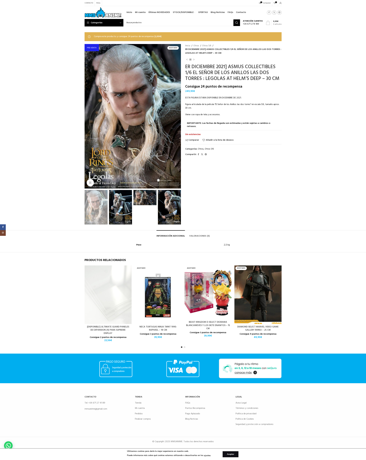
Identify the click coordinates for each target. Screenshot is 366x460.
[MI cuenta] (280, 3)
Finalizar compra (143, 419)
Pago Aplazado (192, 414)
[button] (88, 207)
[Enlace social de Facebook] (269, 12)
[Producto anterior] (187, 59)
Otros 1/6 (206, 46)
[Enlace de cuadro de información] (253, 23)
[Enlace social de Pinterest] (279, 12)
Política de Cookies (245, 419)
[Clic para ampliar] (90, 182)
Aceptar (230, 454)
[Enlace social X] (274, 12)
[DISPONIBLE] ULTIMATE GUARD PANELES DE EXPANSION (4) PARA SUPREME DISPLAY (108, 330)
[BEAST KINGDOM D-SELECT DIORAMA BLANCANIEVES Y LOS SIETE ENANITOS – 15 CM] (208, 292)
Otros (196, 46)
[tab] (170, 234)
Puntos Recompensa (195, 408)
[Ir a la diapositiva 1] (181, 347)
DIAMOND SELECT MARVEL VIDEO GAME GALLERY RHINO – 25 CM (258, 328)
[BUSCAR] (236, 22)
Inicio (187, 46)
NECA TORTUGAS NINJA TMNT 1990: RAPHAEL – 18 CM (158, 328)
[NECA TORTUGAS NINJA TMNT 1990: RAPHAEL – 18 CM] (158, 294)
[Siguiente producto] (194, 59)
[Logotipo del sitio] (103, 12)
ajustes (207, 455)
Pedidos (139, 414)
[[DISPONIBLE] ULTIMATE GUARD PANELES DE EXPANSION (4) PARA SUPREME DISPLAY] (108, 294)
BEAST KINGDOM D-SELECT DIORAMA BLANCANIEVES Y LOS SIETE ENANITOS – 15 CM (208, 325)
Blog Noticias (191, 419)
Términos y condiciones (247, 408)
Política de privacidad (246, 414)
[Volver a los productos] (190, 59)
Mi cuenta (140, 408)
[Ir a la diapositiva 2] (184, 347)
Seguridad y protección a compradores (254, 424)
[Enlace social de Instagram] (3, 233)
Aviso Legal (241, 403)
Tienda (138, 403)
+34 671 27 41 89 (96, 403)
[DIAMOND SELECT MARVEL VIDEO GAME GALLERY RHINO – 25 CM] (258, 294)
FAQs (187, 403)
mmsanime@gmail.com (96, 409)
